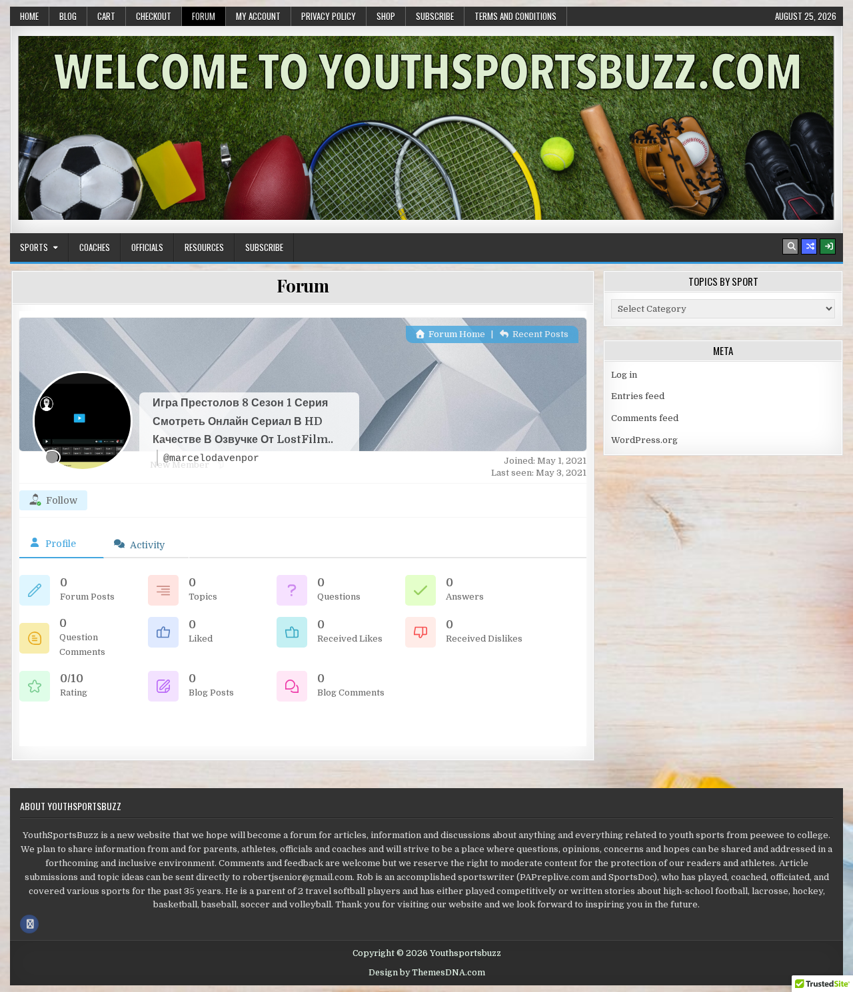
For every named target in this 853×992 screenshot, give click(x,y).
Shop (386, 16)
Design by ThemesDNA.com (427, 972)
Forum (203, 16)
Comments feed (644, 418)
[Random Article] (809, 246)
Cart (106, 16)
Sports (34, 247)
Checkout (153, 16)
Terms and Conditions (515, 16)
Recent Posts (539, 334)
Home (29, 16)
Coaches (94, 247)
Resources (204, 247)
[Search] (790, 246)
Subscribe (435, 16)
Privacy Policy (328, 16)
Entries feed (637, 396)
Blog (68, 16)
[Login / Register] (828, 246)
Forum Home (455, 334)
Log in (624, 375)
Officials (147, 247)
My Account (258, 16)
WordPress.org (644, 440)
